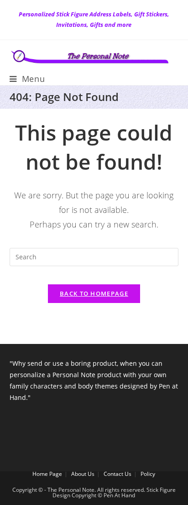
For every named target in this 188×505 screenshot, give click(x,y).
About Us (82, 474)
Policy (148, 474)
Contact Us (117, 474)
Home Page (47, 474)
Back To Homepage (94, 293)
